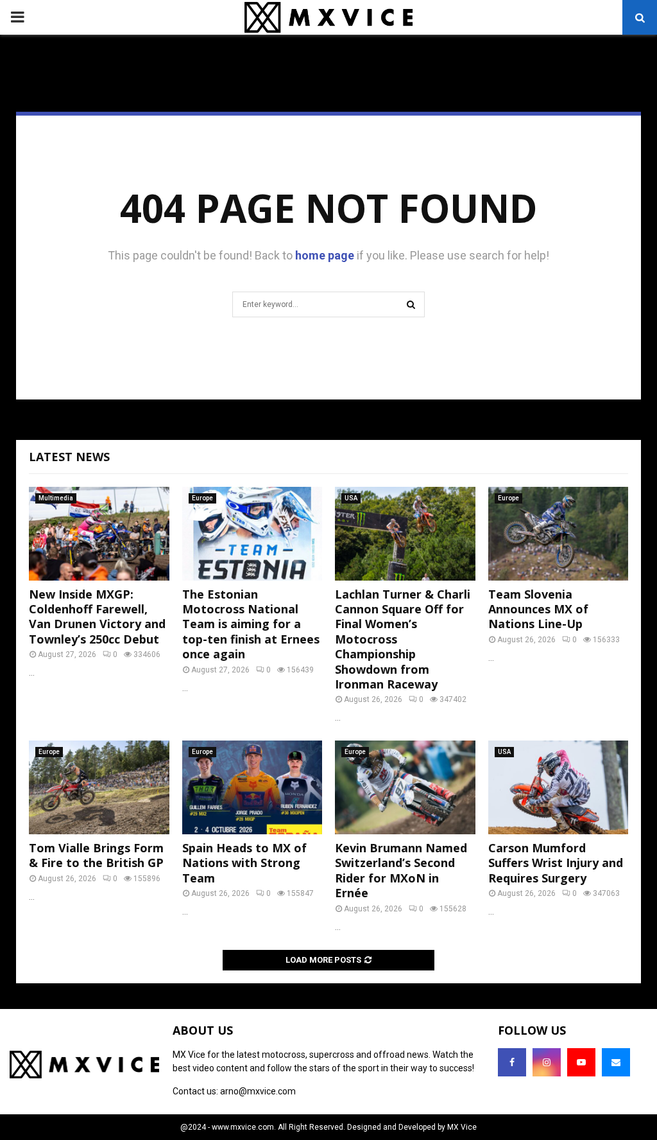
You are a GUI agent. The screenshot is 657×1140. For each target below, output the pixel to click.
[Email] (616, 1062)
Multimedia (55, 498)
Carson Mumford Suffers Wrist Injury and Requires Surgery (555, 863)
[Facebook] (512, 1062)
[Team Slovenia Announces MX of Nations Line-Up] (558, 534)
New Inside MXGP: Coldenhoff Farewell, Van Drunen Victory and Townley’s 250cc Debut (97, 616)
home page (324, 255)
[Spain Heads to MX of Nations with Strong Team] (252, 787)
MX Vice (462, 1127)
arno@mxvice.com (258, 1091)
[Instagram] (547, 1062)
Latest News (69, 456)
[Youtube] (581, 1062)
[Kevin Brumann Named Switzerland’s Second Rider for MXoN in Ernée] (405, 787)
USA (351, 498)
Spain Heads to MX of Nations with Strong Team (244, 863)
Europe (202, 498)
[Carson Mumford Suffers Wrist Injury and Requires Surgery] (558, 787)
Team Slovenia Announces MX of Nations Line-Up (538, 609)
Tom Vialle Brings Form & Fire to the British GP (96, 855)
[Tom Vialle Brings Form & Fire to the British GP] (99, 787)
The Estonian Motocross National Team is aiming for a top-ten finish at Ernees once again (251, 624)
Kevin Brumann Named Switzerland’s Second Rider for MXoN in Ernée (401, 870)
